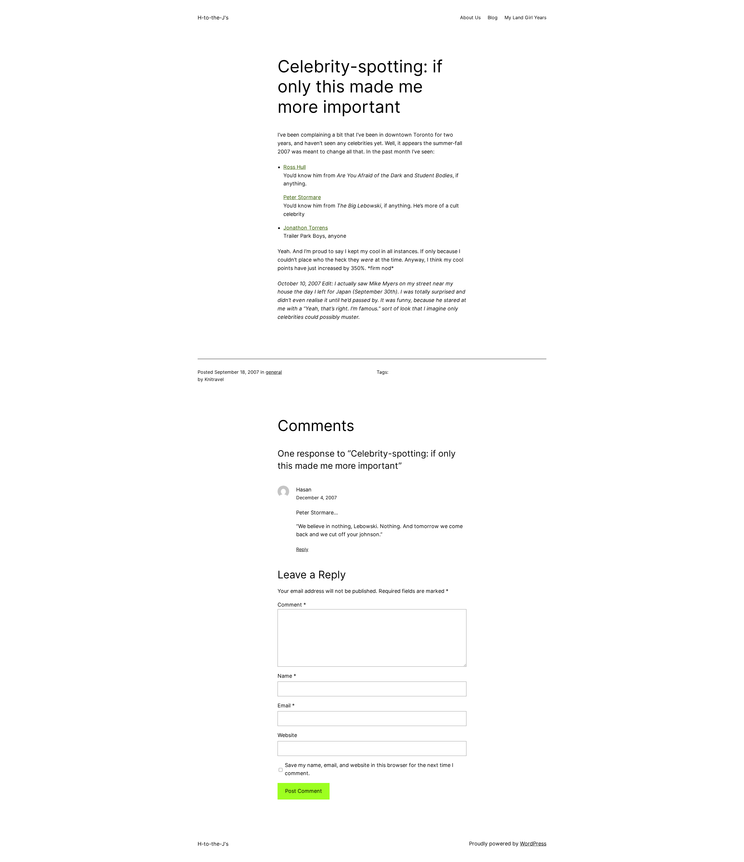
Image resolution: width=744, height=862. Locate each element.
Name (287, 676)
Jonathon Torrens (305, 228)
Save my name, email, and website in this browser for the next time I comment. (369, 769)
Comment (292, 605)
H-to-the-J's (213, 18)
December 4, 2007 (316, 497)
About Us (470, 17)
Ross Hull (294, 167)
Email (286, 705)
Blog (493, 17)
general (274, 372)
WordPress (533, 843)
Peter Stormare (302, 197)
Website (287, 735)
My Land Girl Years (525, 17)
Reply (302, 549)
